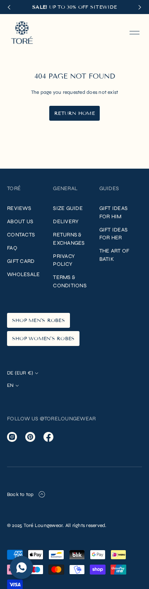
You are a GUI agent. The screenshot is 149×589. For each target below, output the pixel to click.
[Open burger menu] (134, 33)
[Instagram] (12, 437)
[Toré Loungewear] (21, 32)
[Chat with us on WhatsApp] (21, 567)
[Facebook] (48, 437)
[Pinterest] (30, 437)
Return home (74, 113)
